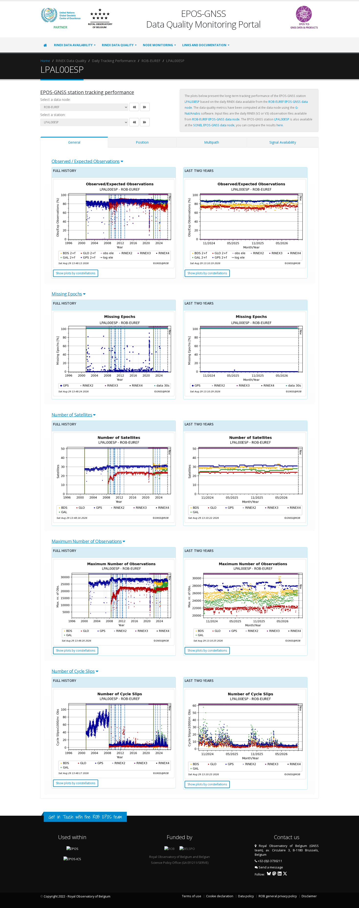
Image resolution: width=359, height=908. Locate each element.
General (74, 142)
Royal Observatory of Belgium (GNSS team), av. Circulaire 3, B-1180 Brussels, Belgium (287, 850)
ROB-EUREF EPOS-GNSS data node (216, 119)
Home (45, 60)
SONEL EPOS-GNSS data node (213, 125)
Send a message (271, 867)
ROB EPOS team (107, 817)
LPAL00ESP (192, 102)
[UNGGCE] (61, 17)
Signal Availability (282, 142)
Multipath (211, 142)
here (279, 125)
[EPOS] (304, 16)
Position (142, 142)
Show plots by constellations (75, 273)
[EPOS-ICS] (72, 859)
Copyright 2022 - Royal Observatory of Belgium (77, 896)
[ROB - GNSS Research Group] (100, 17)
